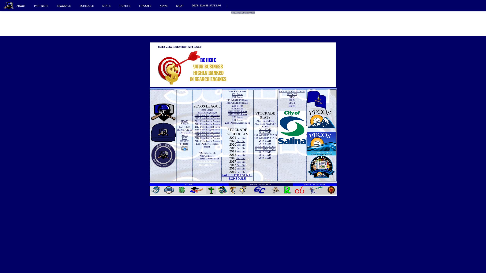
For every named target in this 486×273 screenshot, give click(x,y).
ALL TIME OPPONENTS (207, 158)
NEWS (163, 6)
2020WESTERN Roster (237, 100)
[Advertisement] (243, 22)
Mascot (292, 105)
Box (238, 138)
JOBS (184, 138)
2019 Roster (237, 105)
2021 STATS (265, 129)
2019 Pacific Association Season (207, 145)
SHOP (179, 6)
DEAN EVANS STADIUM (206, 5)
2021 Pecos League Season (207, 115)
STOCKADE (64, 6)
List (243, 138)
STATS (106, 6)
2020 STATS (265, 132)
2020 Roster (237, 97)
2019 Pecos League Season (207, 124)
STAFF (292, 103)
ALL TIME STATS (265, 121)
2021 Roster (237, 94)
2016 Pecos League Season (207, 141)
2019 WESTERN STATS (265, 138)
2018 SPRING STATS (265, 146)
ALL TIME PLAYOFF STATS (265, 125)
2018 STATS (265, 143)
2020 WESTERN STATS (265, 135)
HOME (184, 121)
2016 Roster (237, 120)
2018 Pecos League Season (207, 129)
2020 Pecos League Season (207, 118)
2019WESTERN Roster (237, 103)
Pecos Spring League (207, 112)
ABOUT (21, 6)
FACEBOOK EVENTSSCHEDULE (237, 177)
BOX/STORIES (184, 130)
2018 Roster (237, 108)
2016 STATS (265, 155)
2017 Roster (237, 117)
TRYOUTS (145, 6)
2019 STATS (265, 141)
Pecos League (207, 109)
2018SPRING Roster (237, 111)
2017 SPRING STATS (265, 149)
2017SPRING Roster (237, 114)
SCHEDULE (87, 6)
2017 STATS (265, 152)
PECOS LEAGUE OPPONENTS (207, 154)
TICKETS (124, 6)
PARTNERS (41, 6)
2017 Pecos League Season (207, 135)
